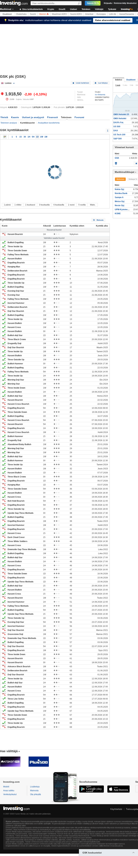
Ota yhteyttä (35, 794)
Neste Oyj (119, 205)
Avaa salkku (8, 790)
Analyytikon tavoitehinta (49, 123)
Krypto (50, 9)
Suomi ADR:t (76, 14)
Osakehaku (21, 14)
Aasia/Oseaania (126, 14)
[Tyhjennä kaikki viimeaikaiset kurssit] (116, 162)
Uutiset (73, 9)
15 (20, 137)
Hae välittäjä (9, 751)
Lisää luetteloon (82, 83)
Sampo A (119, 197)
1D (37, 137)
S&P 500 (117, 138)
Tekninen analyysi (9, 123)
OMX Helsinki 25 (121, 114)
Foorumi (79, 117)
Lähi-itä (112, 14)
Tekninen (86, 9)
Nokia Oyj (119, 189)
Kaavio (15, 117)
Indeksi (118, 80)
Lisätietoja (35, 786)
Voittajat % (133, 179)
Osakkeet (7, 14)
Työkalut (112, 9)
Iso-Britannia (100, 95)
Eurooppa (101, 14)
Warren (42, 14)
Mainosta (34, 790)
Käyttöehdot (116, 809)
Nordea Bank (121, 193)
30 (25, 137)
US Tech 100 (119, 134)
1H (29, 137)
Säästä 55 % (93, 3)
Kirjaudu (108, 3)
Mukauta (100, 220)
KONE (118, 213)
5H (33, 137)
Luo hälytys (103, 83)
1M (45, 137)
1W (41, 137)
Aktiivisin (120, 179)
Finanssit (52, 117)
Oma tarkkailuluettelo (32, 9)
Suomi (33, 14)
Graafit (62, 9)
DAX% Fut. (118, 122)
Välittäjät (99, 9)
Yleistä (4, 117)
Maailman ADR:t (59, 14)
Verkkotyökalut (9, 794)
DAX (115, 130)
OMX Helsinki (119, 118)
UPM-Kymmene (122, 209)
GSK (117, 158)
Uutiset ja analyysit (33, 117)
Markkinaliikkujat (124, 172)
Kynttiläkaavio (5, 137)
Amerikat (89, 14)
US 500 (116, 126)
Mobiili (6, 786)
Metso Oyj (119, 201)
